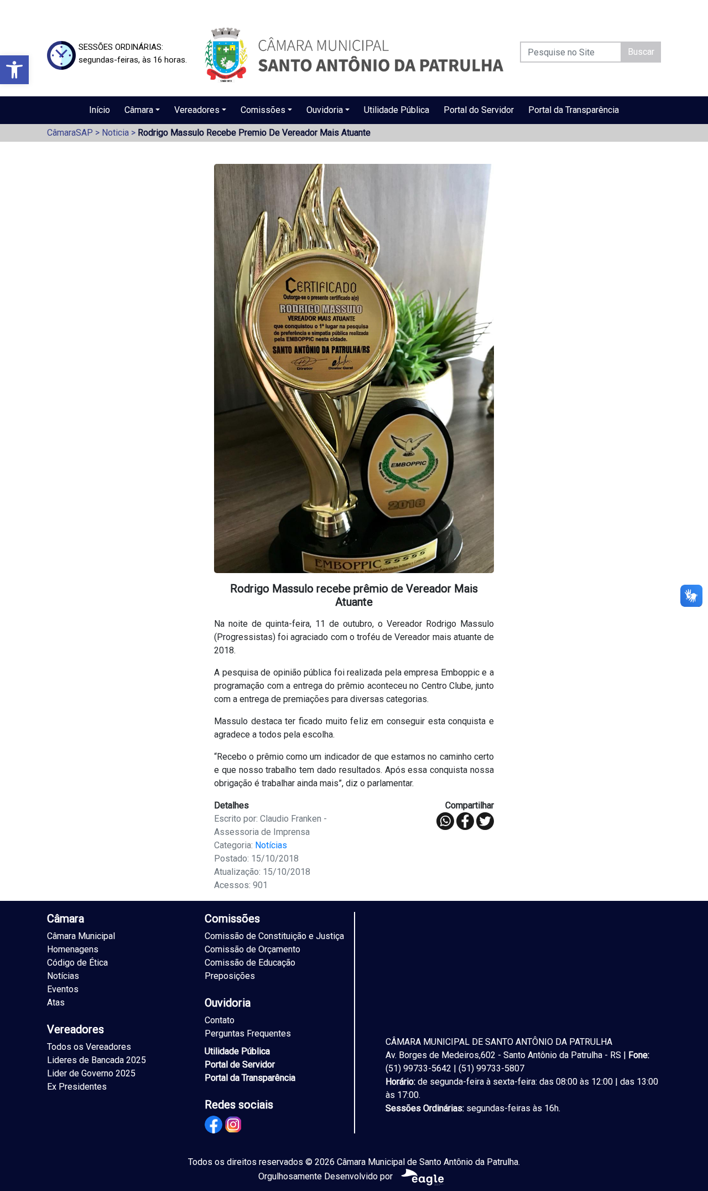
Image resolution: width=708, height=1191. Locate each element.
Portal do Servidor (479, 110)
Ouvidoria (324, 110)
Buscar (641, 52)
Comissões (263, 110)
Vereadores (197, 110)
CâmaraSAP (70, 132)
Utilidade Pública (396, 110)
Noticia (115, 132)
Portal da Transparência (573, 110)
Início (99, 110)
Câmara (138, 110)
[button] (14, 69)
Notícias (271, 845)
